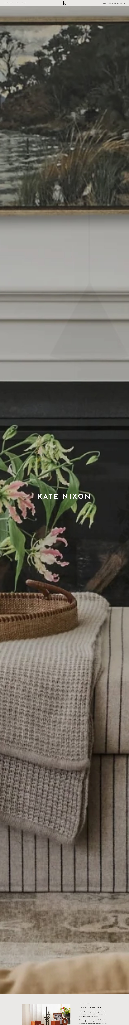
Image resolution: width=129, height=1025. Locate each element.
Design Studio (8, 3)
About (24, 3)
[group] (64, 497)
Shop (17, 3)
